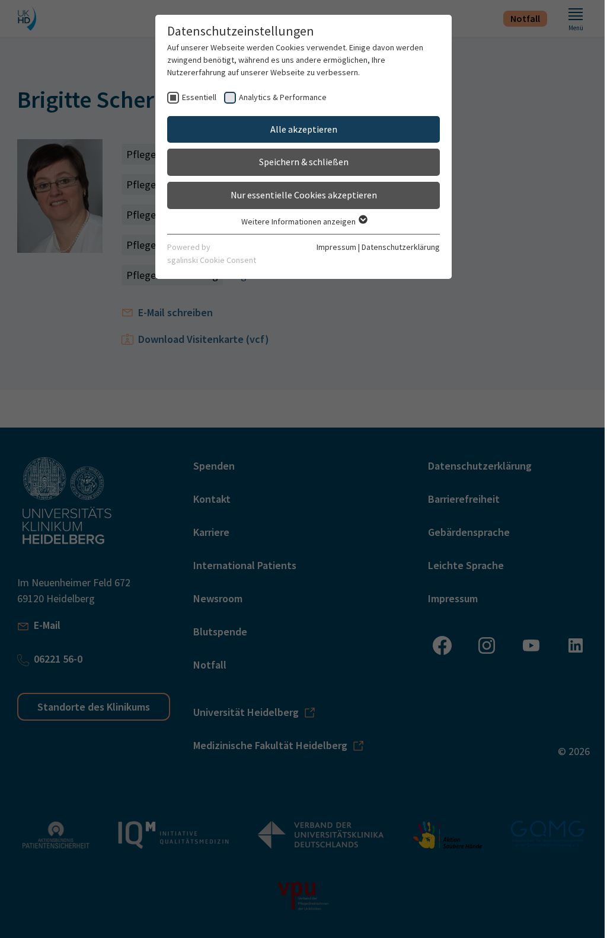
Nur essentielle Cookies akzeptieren (304, 195)
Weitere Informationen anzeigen (299, 221)
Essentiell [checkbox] (199, 97)
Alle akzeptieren (303, 129)
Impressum (336, 247)
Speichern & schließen (304, 162)
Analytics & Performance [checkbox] (283, 97)
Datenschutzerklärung (401, 247)
